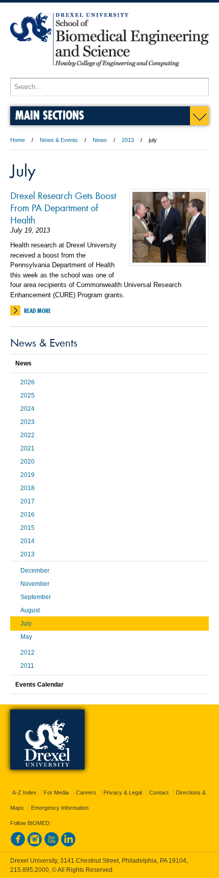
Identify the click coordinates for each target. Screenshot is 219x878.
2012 (27, 652)
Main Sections (49, 114)
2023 (27, 422)
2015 (27, 527)
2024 (27, 408)
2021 (27, 448)
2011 (27, 665)
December (34, 570)
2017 (27, 501)
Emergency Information (60, 808)
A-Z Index (24, 792)
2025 (27, 395)
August (30, 610)
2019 (27, 474)
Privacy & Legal (122, 792)
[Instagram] (34, 844)
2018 (27, 488)
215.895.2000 (29, 869)
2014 (27, 541)
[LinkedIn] (68, 844)
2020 (27, 461)
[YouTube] (51, 844)
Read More (37, 311)
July (26, 623)
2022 (27, 435)
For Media (56, 792)
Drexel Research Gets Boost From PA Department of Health (63, 207)
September (35, 597)
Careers (86, 792)
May (26, 636)
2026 (27, 382)
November (34, 583)
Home (17, 140)
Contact (159, 792)
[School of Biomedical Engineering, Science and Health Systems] (109, 73)
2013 (128, 140)
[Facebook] (17, 844)
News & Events (59, 140)
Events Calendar (39, 684)
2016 (27, 514)
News (100, 140)
